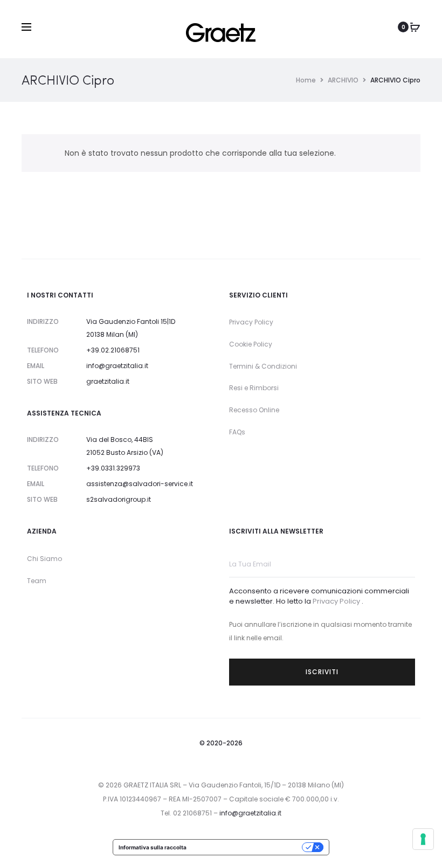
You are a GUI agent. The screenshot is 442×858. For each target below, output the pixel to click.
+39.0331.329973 (113, 468)
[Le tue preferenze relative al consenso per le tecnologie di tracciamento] (423, 839)
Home (306, 80)
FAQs (237, 432)
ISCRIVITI (322, 671)
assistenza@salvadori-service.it (139, 483)
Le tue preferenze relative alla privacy (248, 847)
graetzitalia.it (107, 381)
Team (36, 580)
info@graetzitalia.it (117, 365)
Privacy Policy (251, 322)
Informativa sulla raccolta (153, 847)
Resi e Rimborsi (254, 387)
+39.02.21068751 (113, 350)
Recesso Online (254, 409)
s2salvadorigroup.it (118, 499)
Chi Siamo (44, 558)
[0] (415, 27)
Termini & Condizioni (263, 366)
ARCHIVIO (343, 80)
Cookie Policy (250, 344)
